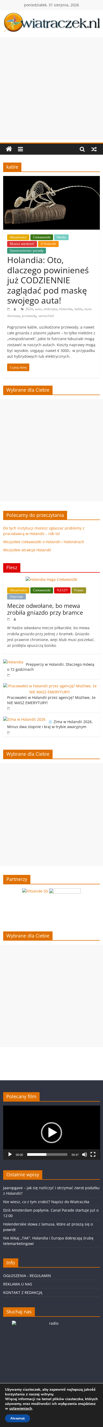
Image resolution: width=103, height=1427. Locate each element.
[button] (51, 1132)
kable (78, 309)
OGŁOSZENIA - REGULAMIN (27, 1275)
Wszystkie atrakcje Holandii (27, 549)
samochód (46, 316)
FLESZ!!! (62, 590)
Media (61, 237)
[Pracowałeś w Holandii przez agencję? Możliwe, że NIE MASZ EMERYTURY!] (50, 685)
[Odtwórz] (10, 1154)
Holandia (65, 309)
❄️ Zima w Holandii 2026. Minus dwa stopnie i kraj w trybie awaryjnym (50, 724)
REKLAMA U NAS (17, 1284)
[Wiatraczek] (9, 149)
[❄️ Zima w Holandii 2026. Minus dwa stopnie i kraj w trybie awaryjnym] (24, 719)
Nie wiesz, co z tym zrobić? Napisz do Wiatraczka (46, 1201)
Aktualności (18, 237)
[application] (51, 1133)
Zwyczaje (16, 596)
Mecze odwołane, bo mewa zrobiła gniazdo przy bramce (45, 609)
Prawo (78, 590)
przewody (29, 316)
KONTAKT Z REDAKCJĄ (22, 1292)
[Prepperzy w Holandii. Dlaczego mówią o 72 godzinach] (13, 661)
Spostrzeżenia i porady (26, 250)
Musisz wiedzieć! (22, 243)
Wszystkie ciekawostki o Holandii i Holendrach (43, 541)
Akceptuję (17, 1418)
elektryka (50, 309)
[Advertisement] (51, 88)
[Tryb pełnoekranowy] (93, 1154)
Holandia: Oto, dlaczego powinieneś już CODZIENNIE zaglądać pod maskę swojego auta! (48, 280)
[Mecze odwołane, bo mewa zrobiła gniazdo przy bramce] (51, 579)
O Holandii (48, 243)
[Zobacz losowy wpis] (94, 149)
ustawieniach (20, 1408)
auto (38, 309)
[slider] (47, 1154)
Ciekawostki (41, 237)
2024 (29, 309)
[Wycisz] (84, 1154)
